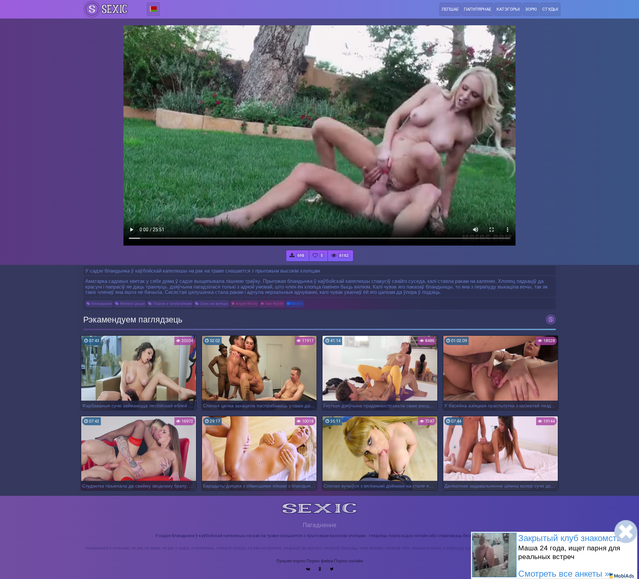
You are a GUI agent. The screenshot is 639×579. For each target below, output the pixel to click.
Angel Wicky (246, 303)
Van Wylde (274, 303)
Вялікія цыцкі (132, 303)
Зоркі (531, 9)
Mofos (297, 303)
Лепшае (450, 9)
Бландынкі (101, 303)
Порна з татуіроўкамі (172, 303)
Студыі (550, 9)
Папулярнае (477, 9)
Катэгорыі (508, 9)
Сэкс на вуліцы (213, 303)
